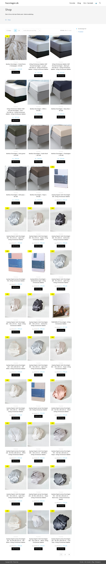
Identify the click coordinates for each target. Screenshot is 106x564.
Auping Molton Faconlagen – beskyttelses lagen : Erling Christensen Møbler (38, 280)
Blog (93, 562)
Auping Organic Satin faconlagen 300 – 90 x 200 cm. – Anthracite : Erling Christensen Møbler (61, 237)
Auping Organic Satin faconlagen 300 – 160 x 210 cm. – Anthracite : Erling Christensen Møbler (38, 323)
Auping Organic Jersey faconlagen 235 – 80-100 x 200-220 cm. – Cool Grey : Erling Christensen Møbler (60, 540)
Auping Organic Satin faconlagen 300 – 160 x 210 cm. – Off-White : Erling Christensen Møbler (38, 452)
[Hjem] (5, 20)
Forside (81, 562)
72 (67, 30)
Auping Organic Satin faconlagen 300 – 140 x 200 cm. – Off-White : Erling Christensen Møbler (16, 409)
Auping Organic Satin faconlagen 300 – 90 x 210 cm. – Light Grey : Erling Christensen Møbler (16, 237)
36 (65, 30)
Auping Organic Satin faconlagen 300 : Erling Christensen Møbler (61, 195)
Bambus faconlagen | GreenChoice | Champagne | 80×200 (16, 65)
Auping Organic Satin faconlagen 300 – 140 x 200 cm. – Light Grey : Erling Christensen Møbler (38, 366)
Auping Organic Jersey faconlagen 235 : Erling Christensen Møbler (38, 409)
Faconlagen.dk (12, 3)
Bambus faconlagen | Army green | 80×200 (15, 154)
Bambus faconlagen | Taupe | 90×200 (38, 195)
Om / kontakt (88, 562)
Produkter (16, 62)
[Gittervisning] (15, 30)
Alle (70, 30)
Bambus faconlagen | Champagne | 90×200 (60, 154)
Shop (9, 20)
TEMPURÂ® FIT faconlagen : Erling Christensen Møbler (60, 323)
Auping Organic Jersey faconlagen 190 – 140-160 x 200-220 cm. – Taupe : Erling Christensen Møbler (60, 452)
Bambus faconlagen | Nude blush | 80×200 (38, 154)
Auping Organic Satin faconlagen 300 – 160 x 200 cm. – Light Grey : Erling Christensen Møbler (15, 495)
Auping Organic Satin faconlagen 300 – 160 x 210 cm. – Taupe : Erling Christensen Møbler (16, 323)
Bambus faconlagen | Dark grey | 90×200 (15, 195)
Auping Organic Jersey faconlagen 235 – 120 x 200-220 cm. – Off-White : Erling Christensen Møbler (15, 366)
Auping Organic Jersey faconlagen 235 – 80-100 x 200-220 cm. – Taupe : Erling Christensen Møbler (38, 495)
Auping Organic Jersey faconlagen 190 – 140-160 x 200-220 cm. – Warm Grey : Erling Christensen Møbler (60, 496)
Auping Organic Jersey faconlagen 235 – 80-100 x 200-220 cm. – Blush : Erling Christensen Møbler (61, 409)
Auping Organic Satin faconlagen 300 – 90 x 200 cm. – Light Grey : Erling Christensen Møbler (61, 280)
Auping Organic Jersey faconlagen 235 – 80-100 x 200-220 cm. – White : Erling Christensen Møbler (16, 452)
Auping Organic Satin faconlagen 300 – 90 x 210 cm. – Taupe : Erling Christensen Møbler (38, 237)
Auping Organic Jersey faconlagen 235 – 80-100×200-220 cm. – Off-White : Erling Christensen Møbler (15, 540)
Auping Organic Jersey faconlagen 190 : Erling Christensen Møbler (15, 280)
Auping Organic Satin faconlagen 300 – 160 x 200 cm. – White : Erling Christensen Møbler (38, 540)
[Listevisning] (19, 30)
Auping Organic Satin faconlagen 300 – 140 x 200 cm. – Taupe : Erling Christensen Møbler (61, 366)
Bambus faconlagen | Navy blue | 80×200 (60, 109)
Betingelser (98, 562)
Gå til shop (16, 72)
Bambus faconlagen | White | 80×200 (38, 109)
